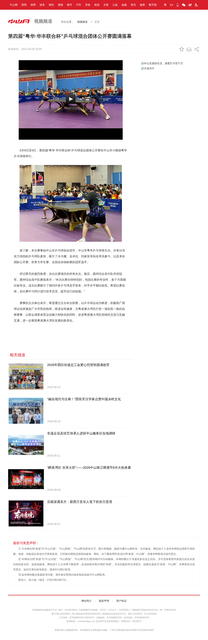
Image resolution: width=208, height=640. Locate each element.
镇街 (51, 4)
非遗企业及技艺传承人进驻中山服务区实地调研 (81, 433)
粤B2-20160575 (135, 614)
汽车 (78, 4)
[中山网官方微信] (183, 4)
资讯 (133, 4)
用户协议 (121, 600)
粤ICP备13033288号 (60, 614)
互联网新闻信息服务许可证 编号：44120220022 (54, 610)
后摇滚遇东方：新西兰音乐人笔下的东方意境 (79, 502)
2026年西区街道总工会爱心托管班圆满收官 (78, 365)
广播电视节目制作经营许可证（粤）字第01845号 (153, 610)
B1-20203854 (150, 614)
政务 (42, 4)
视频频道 (82, 21)
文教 (106, 4)
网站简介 (86, 600)
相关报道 (17, 355)
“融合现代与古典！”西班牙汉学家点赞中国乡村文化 (84, 399)
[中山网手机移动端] (177, 4)
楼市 (69, 4)
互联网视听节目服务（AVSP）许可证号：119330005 (104, 610)
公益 (115, 4)
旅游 (96, 4)
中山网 (14, 4)
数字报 (153, 4)
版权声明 (104, 600)
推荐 (33, 4)
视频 (60, 4)
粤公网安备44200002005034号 (86, 614)
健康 (142, 4)
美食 (87, 4)
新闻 (24, 4)
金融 (124, 4)
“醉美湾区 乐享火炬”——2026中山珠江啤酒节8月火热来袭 (89, 467)
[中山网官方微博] (190, 4)
